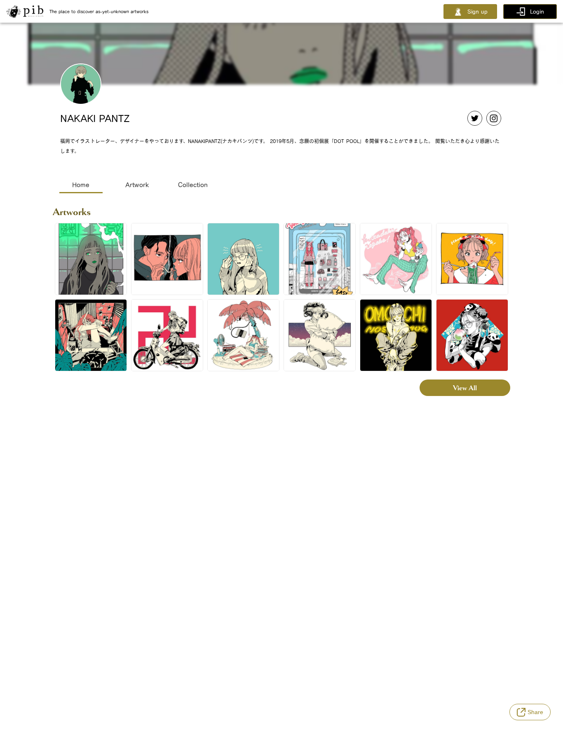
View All (465, 388)
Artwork (137, 184)
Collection (193, 184)
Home (80, 184)
